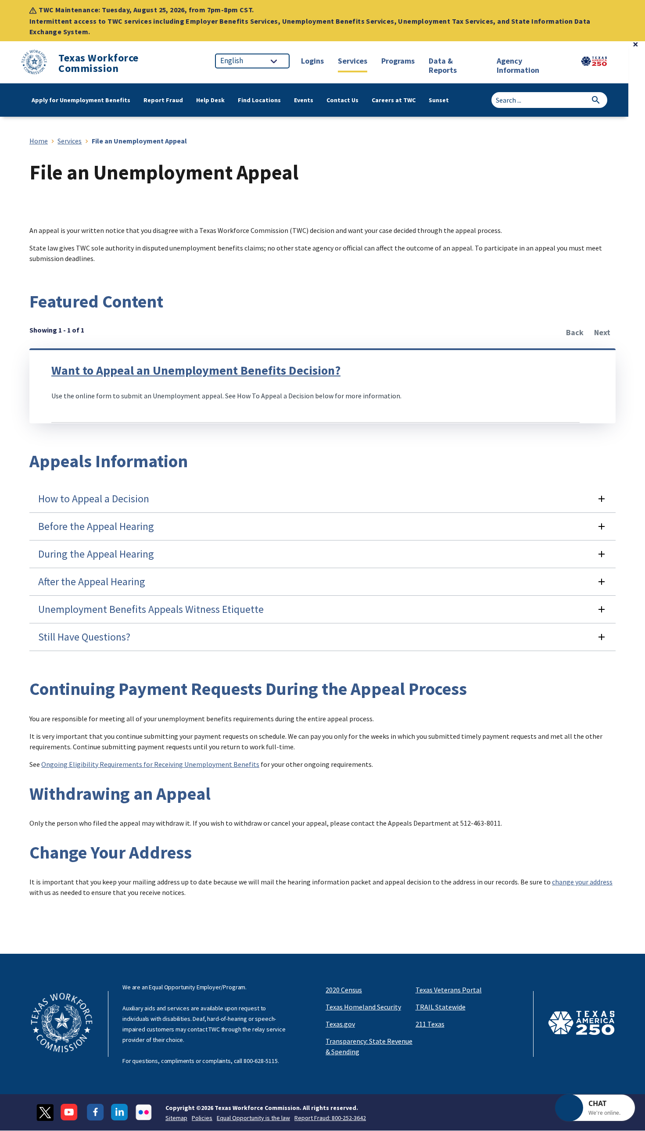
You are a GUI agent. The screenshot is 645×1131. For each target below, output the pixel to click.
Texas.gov (340, 1024)
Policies (202, 1118)
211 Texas (430, 1024)
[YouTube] (70, 1112)
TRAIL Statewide (441, 1006)
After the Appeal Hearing (91, 581)
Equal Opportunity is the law (253, 1118)
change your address (582, 881)
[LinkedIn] (119, 1112)
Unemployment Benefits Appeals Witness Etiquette (151, 609)
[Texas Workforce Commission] (34, 63)
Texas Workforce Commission (98, 63)
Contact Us (342, 100)
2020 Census (344, 989)
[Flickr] (143, 1112)
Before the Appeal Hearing (96, 526)
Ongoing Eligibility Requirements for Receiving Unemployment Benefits (150, 764)
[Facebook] (95, 1112)
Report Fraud (163, 100)
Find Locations (259, 100)
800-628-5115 (261, 1061)
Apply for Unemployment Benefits (81, 100)
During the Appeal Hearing (96, 554)
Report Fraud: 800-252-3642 (330, 1118)
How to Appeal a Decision (93, 498)
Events (303, 100)
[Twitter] (45, 1112)
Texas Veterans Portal (449, 989)
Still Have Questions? (84, 637)
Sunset (439, 100)
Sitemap (176, 1118)
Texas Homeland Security (363, 1006)
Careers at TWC (394, 100)
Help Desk (210, 100)
